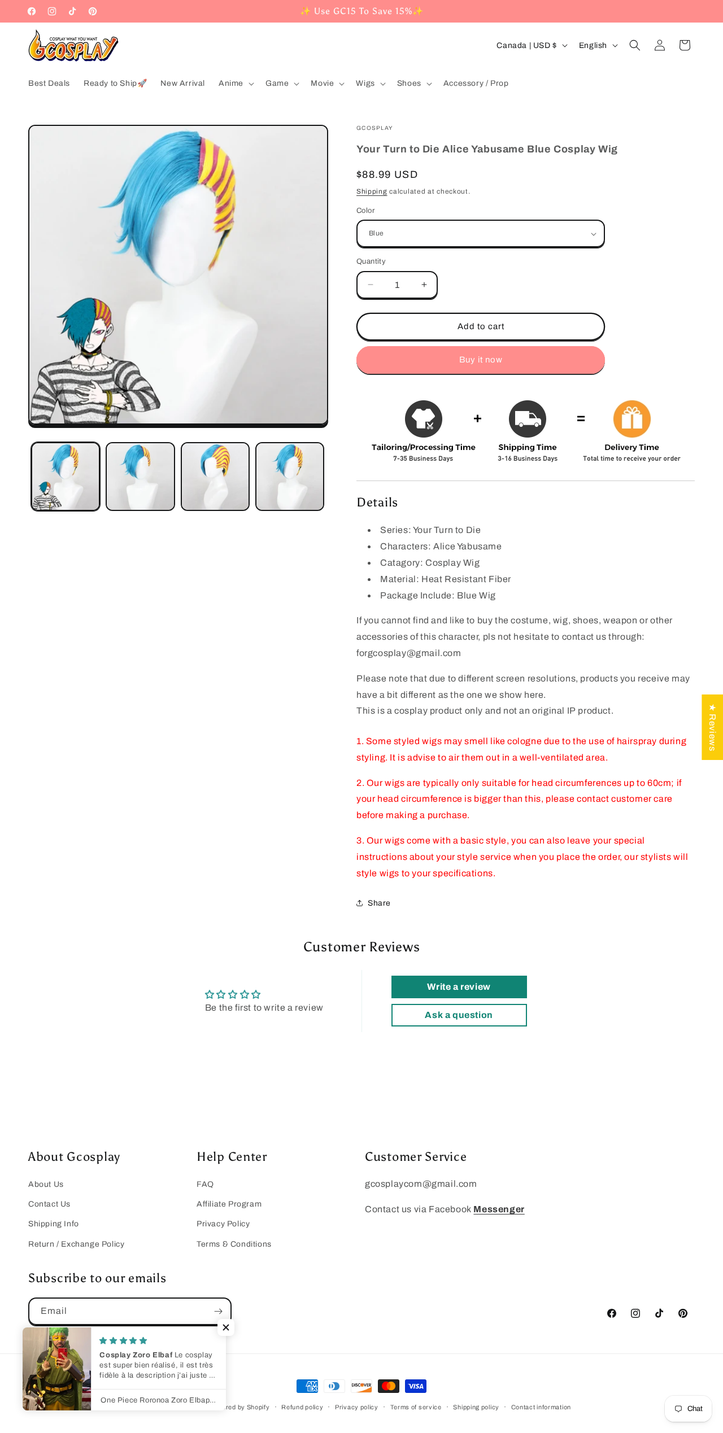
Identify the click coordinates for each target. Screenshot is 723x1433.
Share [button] (379, 903)
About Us (46, 1184)
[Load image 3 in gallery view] (215, 476)
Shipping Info (53, 1224)
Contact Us (49, 1204)
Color (365, 211)
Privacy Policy (223, 1224)
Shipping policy (476, 1407)
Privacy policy (356, 1407)
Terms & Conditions (234, 1244)
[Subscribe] (218, 1311)
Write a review (458, 986)
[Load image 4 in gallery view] (289, 476)
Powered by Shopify (239, 1407)
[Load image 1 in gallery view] (65, 476)
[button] (235, 83)
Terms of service (416, 1407)
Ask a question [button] (459, 1015)
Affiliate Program (229, 1204)
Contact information (541, 1407)
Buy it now (481, 359)
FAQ (205, 1184)
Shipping (371, 191)
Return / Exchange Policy (76, 1244)
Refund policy (302, 1407)
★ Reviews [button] (712, 727)
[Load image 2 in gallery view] (140, 476)
